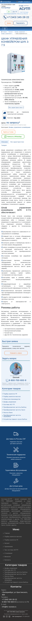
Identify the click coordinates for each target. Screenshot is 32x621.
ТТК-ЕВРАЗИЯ (25, 616)
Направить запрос (16, 353)
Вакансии (8, 556)
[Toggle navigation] (4, 28)
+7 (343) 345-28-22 (9, 599)
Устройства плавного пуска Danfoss (15, 419)
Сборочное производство (11, 399)
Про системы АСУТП (11, 550)
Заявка (9, 23)
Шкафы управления (9, 402)
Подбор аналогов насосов (12, 396)
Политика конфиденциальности (12, 614)
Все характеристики (16, 107)
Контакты (8, 560)
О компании (8, 553)
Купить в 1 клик (8, 132)
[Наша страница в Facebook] (7, 616)
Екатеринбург (6, 2)
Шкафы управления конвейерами (19, 127)
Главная (7, 533)
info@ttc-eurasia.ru (24, 2)
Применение (9, 546)
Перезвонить (20, 23)
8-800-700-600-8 (17, 380)
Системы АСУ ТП (9, 404)
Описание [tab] (4, 142)
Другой (14, 11)
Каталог (7, 543)
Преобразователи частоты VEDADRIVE (12, 415)
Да (9, 11)
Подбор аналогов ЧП (10, 394)
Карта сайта (25, 614)
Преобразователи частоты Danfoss (14, 407)
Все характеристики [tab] (17, 142)
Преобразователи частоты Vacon (14, 410)
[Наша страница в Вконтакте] (4, 616)
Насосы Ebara (7, 412)
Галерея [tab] (4, 145)
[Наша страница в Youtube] (9, 616)
